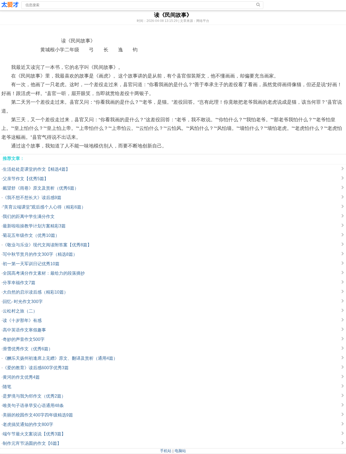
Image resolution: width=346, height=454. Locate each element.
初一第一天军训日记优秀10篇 (31, 263)
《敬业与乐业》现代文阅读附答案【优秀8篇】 (47, 245)
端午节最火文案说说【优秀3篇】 (34, 434)
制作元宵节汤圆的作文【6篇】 (32, 443)
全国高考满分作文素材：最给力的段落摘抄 (44, 273)
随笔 (7, 386)
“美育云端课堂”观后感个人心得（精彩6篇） (44, 207)
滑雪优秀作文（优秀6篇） (28, 349)
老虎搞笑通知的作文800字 (28, 424)
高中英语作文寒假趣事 (24, 330)
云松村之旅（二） (20, 311)
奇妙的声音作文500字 (24, 339)
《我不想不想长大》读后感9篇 (32, 197)
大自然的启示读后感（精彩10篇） (35, 292)
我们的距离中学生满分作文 (29, 216)
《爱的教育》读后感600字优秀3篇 (36, 367)
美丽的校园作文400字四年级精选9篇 (38, 415)
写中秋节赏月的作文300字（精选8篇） (40, 254)
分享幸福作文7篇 (19, 282)
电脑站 (180, 451)
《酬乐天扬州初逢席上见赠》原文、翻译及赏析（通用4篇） (60, 358)
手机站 (165, 451)
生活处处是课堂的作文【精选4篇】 (36, 169)
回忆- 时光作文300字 (23, 301)
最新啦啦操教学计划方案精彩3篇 (34, 226)
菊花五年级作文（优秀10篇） (31, 235)
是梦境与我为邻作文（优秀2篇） (34, 396)
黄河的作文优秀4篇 (21, 377)
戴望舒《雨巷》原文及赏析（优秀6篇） (41, 188)
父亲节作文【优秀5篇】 (25, 178)
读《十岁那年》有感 (22, 320)
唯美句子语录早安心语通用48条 (33, 405)
